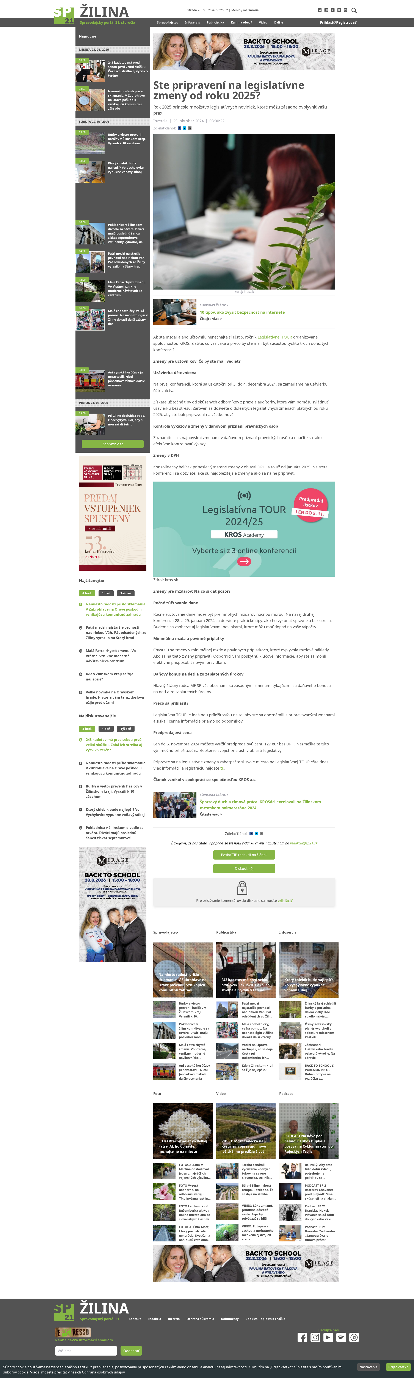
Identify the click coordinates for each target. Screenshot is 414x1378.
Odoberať (240, 705)
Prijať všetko (398, 1367)
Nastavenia (368, 1367)
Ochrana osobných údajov (103, 1372)
